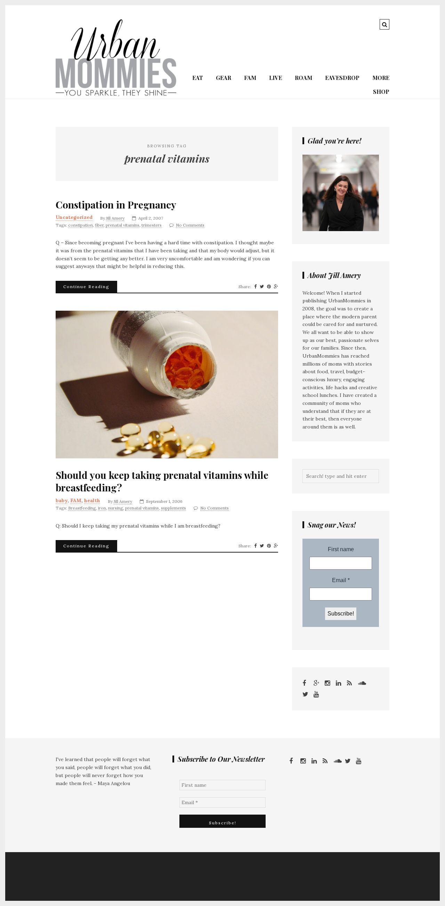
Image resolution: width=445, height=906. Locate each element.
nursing (115, 508)
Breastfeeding (82, 508)
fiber (99, 225)
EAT (197, 77)
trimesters (151, 225)
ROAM (303, 77)
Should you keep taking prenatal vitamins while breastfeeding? (162, 481)
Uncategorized (74, 217)
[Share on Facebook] (255, 287)
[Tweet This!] (262, 287)
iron (102, 508)
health (92, 500)
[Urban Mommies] (116, 94)
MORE (380, 77)
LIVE (275, 77)
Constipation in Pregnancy (116, 204)
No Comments (190, 225)
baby (61, 500)
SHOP (381, 91)
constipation (80, 225)
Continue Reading (86, 286)
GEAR (223, 77)
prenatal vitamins (122, 225)
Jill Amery (115, 218)
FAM (250, 77)
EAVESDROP (342, 77)
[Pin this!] (269, 287)
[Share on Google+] (276, 287)
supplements (173, 508)
